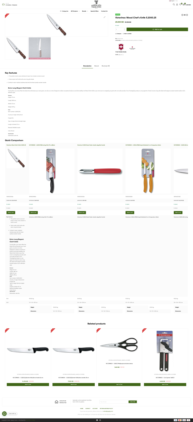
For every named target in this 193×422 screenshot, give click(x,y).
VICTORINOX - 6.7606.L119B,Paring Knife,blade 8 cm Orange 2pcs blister (143, 145)
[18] (180, 4)
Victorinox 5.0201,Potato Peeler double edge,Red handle (91, 145)
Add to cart (158, 29)
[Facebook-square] (97, 420)
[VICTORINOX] (121, 48)
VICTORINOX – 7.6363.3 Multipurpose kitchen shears (119, 363)
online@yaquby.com (108, 411)
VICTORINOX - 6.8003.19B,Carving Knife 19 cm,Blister (42, 145)
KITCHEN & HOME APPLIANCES (127, 40)
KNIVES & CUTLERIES (138, 40)
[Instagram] (100, 420)
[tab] (87, 66)
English (172, 0)
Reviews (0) (106, 66)
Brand (96, 66)
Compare (119, 33)
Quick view (31, 353)
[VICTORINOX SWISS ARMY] (132, 48)
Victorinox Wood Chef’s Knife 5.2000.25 (16, 145)
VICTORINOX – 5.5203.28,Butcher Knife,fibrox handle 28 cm (73, 377)
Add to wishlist (127, 33)
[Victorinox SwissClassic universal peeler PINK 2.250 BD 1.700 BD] (182, 15)
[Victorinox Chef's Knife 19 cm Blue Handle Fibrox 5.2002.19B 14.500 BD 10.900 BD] (187, 15)
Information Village (30, 420)
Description (87, 66)
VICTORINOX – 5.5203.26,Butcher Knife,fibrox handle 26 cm (28, 377)
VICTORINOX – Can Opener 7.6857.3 (165, 377)
